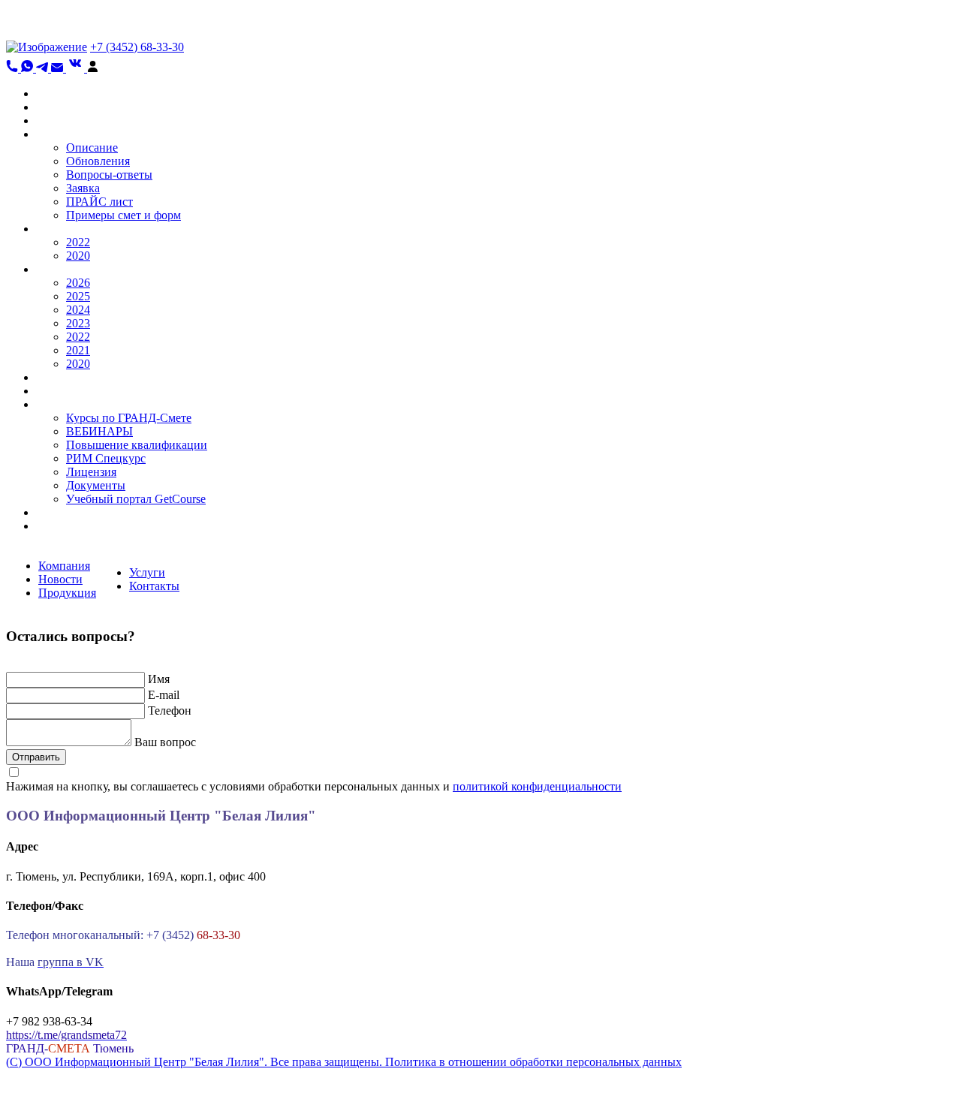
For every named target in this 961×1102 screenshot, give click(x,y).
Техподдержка (73, 390)
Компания (64, 565)
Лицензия (91, 471)
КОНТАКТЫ (70, 512)
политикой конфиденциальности (537, 786)
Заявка (83, 188)
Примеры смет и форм (123, 215)
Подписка (61, 525)
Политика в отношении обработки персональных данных (533, 1061)
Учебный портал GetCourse (136, 498)
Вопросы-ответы (109, 174)
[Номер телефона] (13, 68)
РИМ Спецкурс (106, 458)
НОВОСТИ (66, 107)
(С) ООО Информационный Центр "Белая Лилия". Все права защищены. (195, 1061)
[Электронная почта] (58, 68)
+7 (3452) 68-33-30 (137, 47)
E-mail (163, 694)
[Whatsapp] (28, 68)
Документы (95, 485)
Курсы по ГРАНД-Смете (128, 417)
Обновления (98, 161)
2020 (78, 255)
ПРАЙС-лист (70, 377)
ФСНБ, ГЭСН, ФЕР (87, 228)
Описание (92, 147)
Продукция (67, 592)
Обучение (61, 404)
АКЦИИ (58, 120)
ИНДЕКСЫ (66, 269)
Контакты (154, 586)
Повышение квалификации (136, 444)
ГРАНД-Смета (73, 134)
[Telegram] (43, 68)
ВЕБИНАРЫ (99, 431)
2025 (78, 296)
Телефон (169, 710)
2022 (78, 242)
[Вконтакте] (76, 68)
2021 (78, 350)
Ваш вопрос (165, 742)
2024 (78, 309)
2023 (78, 323)
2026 (78, 282)
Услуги (147, 572)
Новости (60, 579)
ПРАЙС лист (99, 201)
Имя (159, 679)
